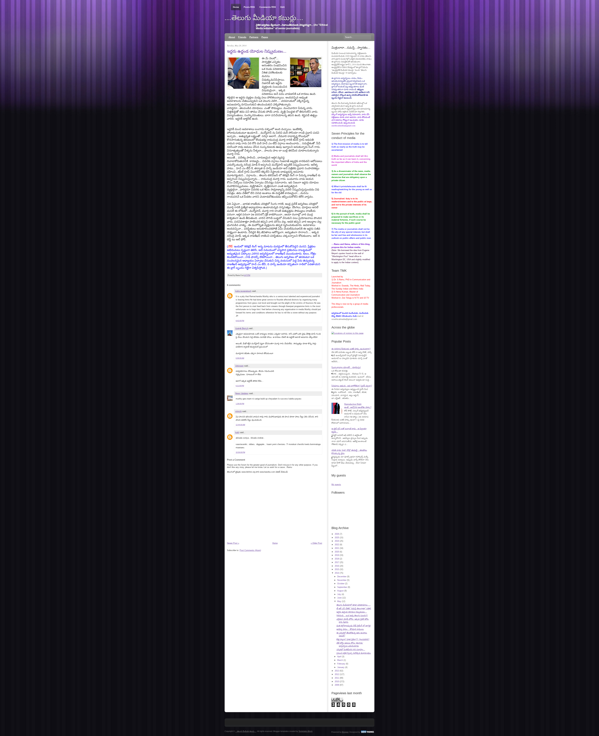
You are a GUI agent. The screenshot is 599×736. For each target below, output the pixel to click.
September (342, 587)
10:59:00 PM (240, 452)
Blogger (345, 732)
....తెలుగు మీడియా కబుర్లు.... (264, 18)
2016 (337, 566)
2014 (337, 573)
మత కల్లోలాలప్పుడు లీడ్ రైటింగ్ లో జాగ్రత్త (353, 625)
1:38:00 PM (240, 404)
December (341, 576)
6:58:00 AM (240, 358)
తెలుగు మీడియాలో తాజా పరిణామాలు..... (353, 605)
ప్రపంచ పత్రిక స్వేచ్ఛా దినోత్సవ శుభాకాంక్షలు (353, 653)
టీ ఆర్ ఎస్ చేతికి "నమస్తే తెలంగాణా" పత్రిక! (353, 608)
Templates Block (305, 731)
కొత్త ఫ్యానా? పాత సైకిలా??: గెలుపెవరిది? (352, 639)
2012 (337, 674)
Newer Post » (233, 543)
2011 (337, 678)
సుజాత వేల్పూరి (242, 328)
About (232, 37)
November (341, 580)
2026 (337, 534)
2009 (337, 685)
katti (237, 432)
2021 (337, 548)
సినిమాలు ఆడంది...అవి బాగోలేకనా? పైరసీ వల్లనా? (351, 386)
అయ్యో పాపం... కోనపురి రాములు (350, 629)
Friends (242, 37)
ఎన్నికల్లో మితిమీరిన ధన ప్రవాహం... (350, 649)
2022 (337, 544)
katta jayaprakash (243, 291)
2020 (337, 552)
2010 (337, 681)
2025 (337, 537)
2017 (337, 562)
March (340, 660)
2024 (337, 541)
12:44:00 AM (240, 425)
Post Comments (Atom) (250, 550)
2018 (337, 559)
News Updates (241, 393)
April (339, 656)
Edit (282, 7)
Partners (253, 37)
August (340, 591)
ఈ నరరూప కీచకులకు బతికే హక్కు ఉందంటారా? (350, 349)
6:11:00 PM (240, 386)
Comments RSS (267, 7)
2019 (337, 555)
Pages (264, 37)
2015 (337, 569)
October (340, 583)
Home (236, 7)
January (340, 667)
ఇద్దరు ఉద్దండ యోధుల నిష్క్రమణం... (256, 51)
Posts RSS (249, 7)
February (341, 664)
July (339, 594)
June (339, 598)
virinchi (238, 411)
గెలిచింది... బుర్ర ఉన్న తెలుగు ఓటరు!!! (352, 615)
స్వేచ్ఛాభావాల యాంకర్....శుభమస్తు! (346, 367)
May (339, 601)
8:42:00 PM (240, 321)
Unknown (239, 366)
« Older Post (316, 543)
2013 (337, 671)
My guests (336, 484)
